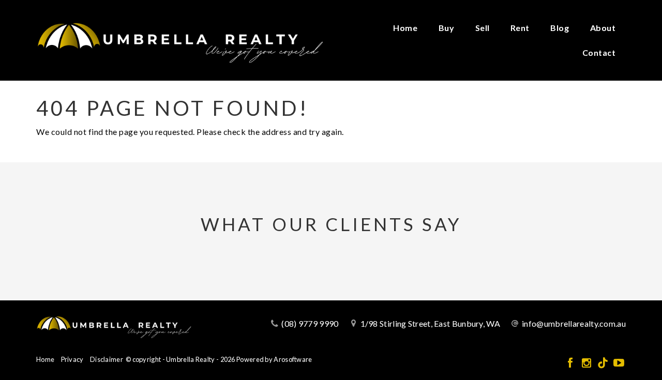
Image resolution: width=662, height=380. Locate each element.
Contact (599, 52)
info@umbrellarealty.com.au (574, 323)
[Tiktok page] (604, 363)
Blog (559, 28)
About (603, 28)
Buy (447, 28)
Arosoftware (293, 359)
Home (405, 28)
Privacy (72, 359)
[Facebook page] (571, 363)
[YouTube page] (619, 363)
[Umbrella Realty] (179, 39)
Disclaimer (106, 359)
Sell (482, 28)
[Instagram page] (587, 363)
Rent (520, 28)
